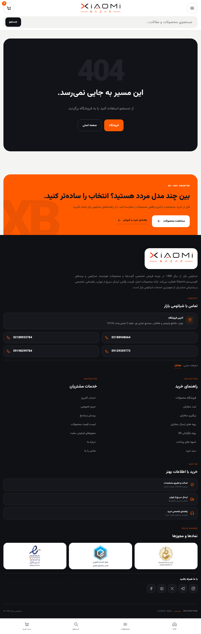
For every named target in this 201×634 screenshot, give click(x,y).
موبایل (178, 365)
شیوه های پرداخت (186, 442)
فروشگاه (114, 125)
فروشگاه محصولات (186, 398)
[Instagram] (193, 588)
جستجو (13, 22)
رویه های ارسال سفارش (183, 424)
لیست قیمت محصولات (83, 424)
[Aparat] (161, 588)
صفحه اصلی (90, 125)
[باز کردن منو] (192, 8)
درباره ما (91, 442)
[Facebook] (151, 588)
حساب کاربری (88, 398)
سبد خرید (191, 451)
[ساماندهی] (166, 556)
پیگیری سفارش (188, 416)
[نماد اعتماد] (34, 556)
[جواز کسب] (100, 556)
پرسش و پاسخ (88, 416)
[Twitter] (172, 588)
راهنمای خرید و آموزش (135, 220)
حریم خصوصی (88, 407)
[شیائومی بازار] (100, 8)
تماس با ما (90, 451)
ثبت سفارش (189, 407)
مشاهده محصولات (174, 221)
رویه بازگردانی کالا (187, 433)
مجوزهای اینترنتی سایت (83, 433)
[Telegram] (182, 588)
